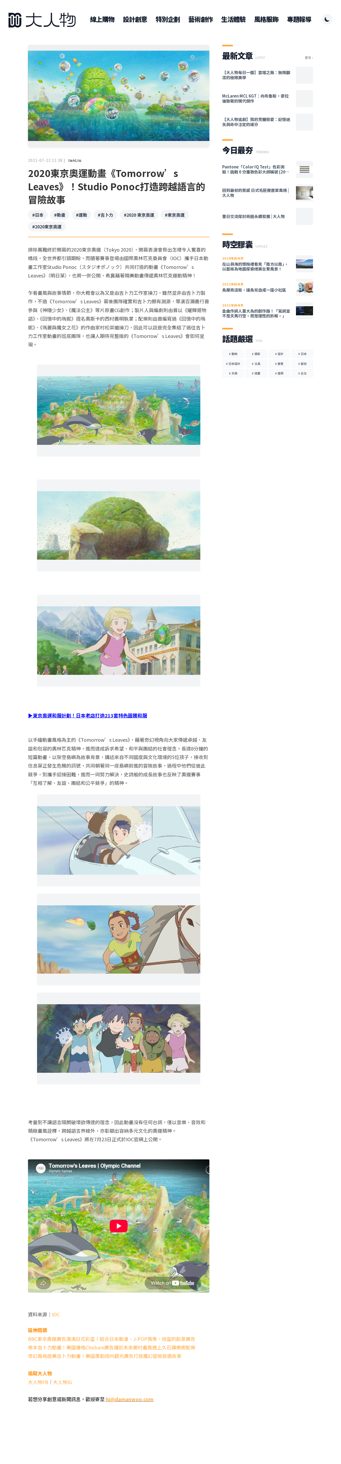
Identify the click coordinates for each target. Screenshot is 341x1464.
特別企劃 (168, 19)
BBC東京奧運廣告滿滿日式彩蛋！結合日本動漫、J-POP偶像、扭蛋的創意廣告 (111, 1338)
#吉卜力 (105, 215)
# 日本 (302, 354)
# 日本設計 (233, 363)
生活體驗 (233, 19)
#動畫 (59, 215)
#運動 (81, 215)
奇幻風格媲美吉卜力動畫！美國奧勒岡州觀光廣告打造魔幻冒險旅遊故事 (104, 1355)
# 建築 (279, 373)
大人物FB (38, 1381)
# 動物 (233, 354)
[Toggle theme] (327, 19)
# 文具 (256, 363)
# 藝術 (302, 363)
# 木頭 (233, 373)
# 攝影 (256, 354)
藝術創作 (200, 19)
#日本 (37, 215)
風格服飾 (266, 19)
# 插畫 (256, 373)
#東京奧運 (175, 215)
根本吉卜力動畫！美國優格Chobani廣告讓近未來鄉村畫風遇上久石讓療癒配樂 (111, 1347)
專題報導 (299, 19)
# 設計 (279, 354)
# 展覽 (279, 363)
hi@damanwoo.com (129, 1399)
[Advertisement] (118, 1424)
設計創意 (135, 19)
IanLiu (75, 160)
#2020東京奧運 (47, 226)
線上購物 (102, 19)
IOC (56, 1314)
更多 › (309, 57)
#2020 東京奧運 (139, 215)
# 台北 (302, 373)
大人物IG (62, 1381)
